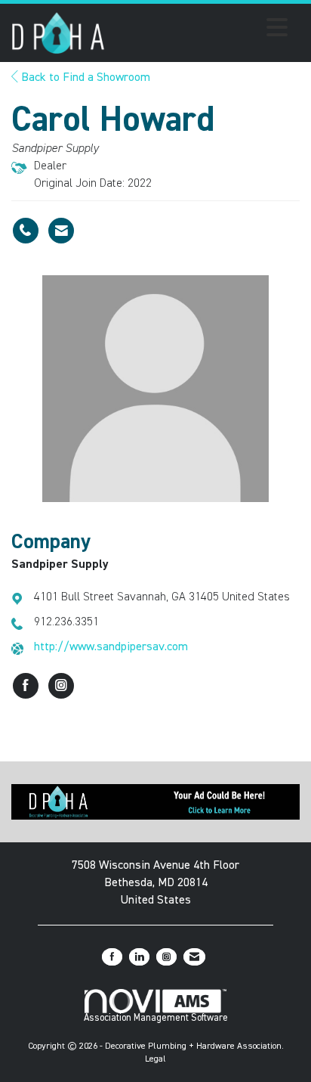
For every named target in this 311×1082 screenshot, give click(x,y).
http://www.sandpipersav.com (111, 647)
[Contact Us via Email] (194, 957)
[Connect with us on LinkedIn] (139, 957)
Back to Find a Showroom (84, 78)
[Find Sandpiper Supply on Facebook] (25, 685)
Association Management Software (156, 1018)
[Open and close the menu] (200, 30)
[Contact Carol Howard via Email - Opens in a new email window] (61, 230)
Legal (155, 1059)
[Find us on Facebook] (112, 957)
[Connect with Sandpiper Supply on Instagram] (61, 685)
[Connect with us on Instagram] (166, 957)
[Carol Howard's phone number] (25, 230)
